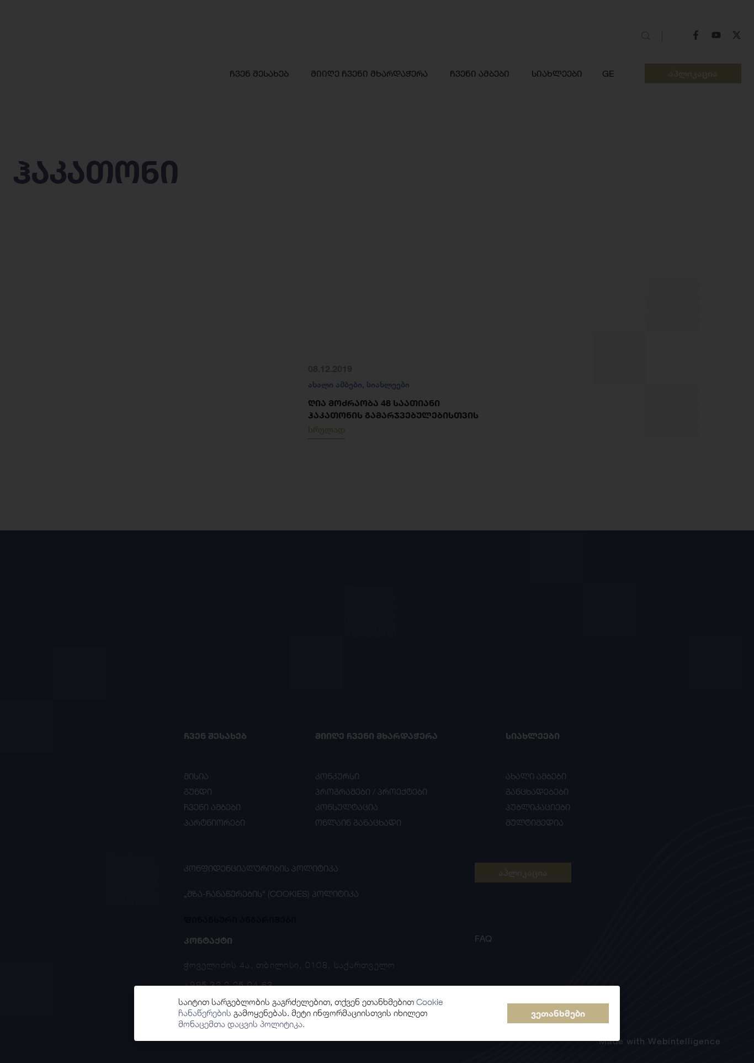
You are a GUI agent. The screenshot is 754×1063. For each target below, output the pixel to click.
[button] (558, 1013)
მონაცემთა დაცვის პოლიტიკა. (241, 1024)
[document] (377, 531)
